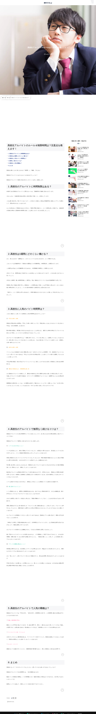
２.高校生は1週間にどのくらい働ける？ (18, 156)
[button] (92, 2)
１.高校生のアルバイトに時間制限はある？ (19, 153)
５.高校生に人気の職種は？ (15, 163)
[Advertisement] (44, 121)
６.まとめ (10, 165)
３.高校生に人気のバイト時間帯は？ (17, 158)
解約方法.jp (48, 3)
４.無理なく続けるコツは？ (15, 160)
